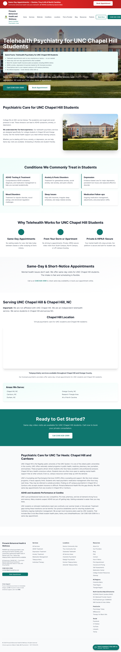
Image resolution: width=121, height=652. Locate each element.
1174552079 (35, 645)
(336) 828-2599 (41, 281)
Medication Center (98, 570)
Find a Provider (67, 17)
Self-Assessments (98, 567)
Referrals (40, 17)
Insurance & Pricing (99, 565)
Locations (57, 17)
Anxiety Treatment (38, 554)
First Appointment (98, 562)
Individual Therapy (38, 562)
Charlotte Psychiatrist (69, 557)
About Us (96, 546)
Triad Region (97, 585)
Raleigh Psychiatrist (69, 559)
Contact (95, 557)
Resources (83, 17)
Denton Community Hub (70, 546)
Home (25, 17)
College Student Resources (101, 573)
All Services (36, 546)
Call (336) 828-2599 (15, 88)
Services (31, 17)
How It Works (97, 559)
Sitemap (95, 575)
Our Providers (97, 549)
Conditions (48, 17)
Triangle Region (98, 587)
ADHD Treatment (38, 549)
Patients (91, 17)
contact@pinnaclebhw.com (10, 570)
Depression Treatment (39, 551)
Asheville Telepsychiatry (70, 565)
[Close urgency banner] (116, 3)
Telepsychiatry (37, 559)
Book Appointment (103, 3)
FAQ (94, 554)
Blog (76, 17)
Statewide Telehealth (69, 551)
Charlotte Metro (98, 582)
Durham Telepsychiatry (70, 562)
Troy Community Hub (69, 549)
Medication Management (40, 557)
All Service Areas (68, 554)
